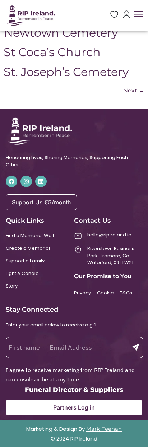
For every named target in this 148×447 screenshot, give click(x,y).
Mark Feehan (104, 428)
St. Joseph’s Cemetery (66, 72)
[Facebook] (11, 181)
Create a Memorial (28, 248)
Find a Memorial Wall (30, 235)
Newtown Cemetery (61, 33)
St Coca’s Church (52, 52)
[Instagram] (26, 181)
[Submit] (135, 347)
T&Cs (126, 292)
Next (133, 90)
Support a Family (25, 260)
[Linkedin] (41, 181)
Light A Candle (22, 273)
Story (12, 286)
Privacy (82, 292)
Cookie (105, 292)
